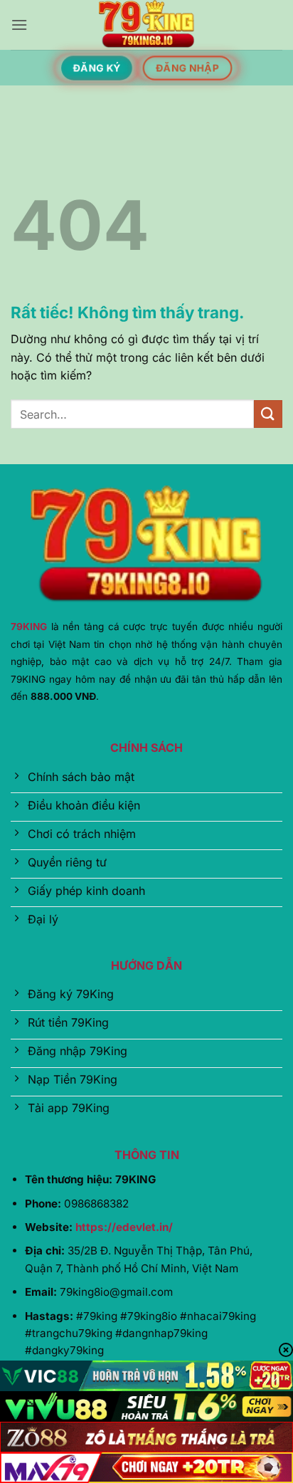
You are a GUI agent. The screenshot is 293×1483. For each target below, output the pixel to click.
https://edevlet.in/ (124, 1227)
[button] (19, 24)
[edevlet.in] (146, 25)
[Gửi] (268, 414)
